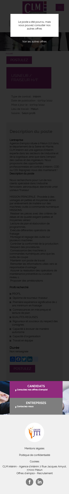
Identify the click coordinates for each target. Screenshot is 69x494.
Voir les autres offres (34, 41)
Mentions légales (34, 448)
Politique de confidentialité (34, 455)
